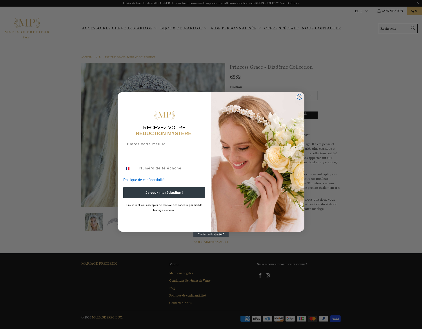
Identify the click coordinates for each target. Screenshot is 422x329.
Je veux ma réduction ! (164, 192)
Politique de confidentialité (144, 180)
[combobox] (130, 168)
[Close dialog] (299, 96)
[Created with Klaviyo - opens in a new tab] (211, 234)
